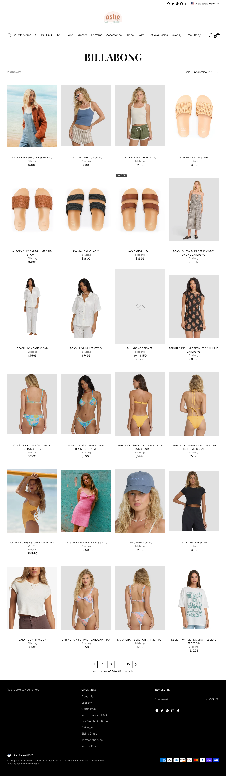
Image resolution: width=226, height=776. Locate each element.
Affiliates (87, 727)
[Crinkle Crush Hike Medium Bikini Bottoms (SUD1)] (194, 404)
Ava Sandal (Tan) (140, 251)
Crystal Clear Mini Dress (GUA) (86, 542)
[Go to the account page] (209, 35)
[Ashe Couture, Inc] (113, 17)
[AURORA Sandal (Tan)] (194, 116)
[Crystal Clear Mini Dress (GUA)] (86, 501)
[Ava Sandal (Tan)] (140, 209)
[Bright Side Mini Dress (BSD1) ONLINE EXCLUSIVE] (194, 306)
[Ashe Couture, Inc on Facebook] (168, 3)
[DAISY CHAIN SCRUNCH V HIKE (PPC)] (140, 598)
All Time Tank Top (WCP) (140, 157)
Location (86, 702)
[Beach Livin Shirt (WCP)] (86, 306)
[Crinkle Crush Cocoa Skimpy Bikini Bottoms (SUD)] (140, 404)
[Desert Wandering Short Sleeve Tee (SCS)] (194, 598)
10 (128, 664)
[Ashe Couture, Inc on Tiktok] (185, 3)
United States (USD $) (205, 3)
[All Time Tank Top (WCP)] (140, 116)
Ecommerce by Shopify (28, 763)
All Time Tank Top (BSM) (86, 157)
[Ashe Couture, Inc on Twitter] (172, 3)
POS (9, 763)
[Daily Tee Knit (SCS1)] (32, 598)
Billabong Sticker (140, 348)
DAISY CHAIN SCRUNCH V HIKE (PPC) (139, 639)
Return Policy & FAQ (94, 715)
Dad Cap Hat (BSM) (140, 542)
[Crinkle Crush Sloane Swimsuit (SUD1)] (32, 501)
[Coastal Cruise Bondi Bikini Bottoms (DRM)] (32, 404)
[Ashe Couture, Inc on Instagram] (181, 3)
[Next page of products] (136, 664)
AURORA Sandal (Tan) (193, 157)
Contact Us (88, 708)
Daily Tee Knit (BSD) (193, 542)
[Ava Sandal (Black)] (86, 209)
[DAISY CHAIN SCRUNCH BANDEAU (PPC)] (86, 598)
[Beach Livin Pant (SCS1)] (32, 306)
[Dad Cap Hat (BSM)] (140, 501)
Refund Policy (90, 746)
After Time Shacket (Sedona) (32, 157)
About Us (87, 696)
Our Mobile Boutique (94, 721)
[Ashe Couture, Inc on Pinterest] (177, 3)
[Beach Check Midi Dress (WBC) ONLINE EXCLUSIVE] (194, 209)
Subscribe (212, 699)
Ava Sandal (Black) (86, 251)
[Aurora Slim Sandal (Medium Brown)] (32, 209)
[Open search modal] (9, 35)
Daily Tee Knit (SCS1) (32, 639)
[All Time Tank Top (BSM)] (86, 116)
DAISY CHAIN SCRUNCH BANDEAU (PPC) (86, 639)
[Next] (203, 35)
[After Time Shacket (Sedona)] (32, 116)
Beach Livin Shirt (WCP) (86, 348)
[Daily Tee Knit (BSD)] (194, 501)
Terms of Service (92, 740)
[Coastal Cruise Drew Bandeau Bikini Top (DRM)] (86, 404)
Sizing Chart (89, 733)
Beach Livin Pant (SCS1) (32, 348)
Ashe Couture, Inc (35, 760)
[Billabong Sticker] (140, 306)
